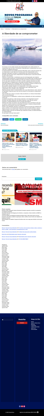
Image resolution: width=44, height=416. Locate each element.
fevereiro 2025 (5, 269)
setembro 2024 (5, 275)
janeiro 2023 (5, 301)
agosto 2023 (5, 292)
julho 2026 (4, 247)
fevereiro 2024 (5, 284)
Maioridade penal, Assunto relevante (17, 234)
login (13, 169)
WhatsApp (18, 119)
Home (32, 321)
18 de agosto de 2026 (19, 147)
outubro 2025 (5, 258)
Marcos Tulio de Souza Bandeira (9, 227)
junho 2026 (4, 248)
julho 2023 (4, 293)
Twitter (12, 119)
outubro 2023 (5, 289)
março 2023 (4, 298)
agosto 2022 (5, 307)
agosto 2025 (5, 261)
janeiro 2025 (5, 270)
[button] (22, 194)
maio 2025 (4, 265)
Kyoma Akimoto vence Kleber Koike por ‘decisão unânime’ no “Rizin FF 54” (22, 144)
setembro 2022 (5, 306)
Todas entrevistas (35, 326)
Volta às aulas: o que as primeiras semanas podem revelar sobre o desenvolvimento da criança (8, 145)
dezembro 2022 (5, 302)
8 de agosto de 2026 (33, 149)
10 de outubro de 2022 (12, 36)
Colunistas (18, 36)
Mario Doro (4, 234)
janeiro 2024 (5, 285)
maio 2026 (4, 249)
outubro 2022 (5, 305)
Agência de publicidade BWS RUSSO (28, 412)
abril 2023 (4, 297)
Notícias (33, 324)
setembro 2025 (5, 260)
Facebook (5, 119)
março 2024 (4, 283)
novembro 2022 (5, 303)
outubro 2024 (5, 274)
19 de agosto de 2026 (6, 149)
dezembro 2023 (5, 287)
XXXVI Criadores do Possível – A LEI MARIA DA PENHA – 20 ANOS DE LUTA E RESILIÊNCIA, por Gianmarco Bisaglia (36, 145)
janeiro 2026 (5, 255)
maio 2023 (4, 296)
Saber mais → (22, 159)
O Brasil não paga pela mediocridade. (27, 231)
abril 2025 (4, 266)
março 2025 (4, 267)
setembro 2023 (5, 290)
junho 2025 (4, 264)
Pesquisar (4, 176)
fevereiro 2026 (5, 253)
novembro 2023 (5, 288)
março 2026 (4, 252)
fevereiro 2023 (5, 299)
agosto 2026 (5, 246)
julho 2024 (4, 278)
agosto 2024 (5, 276)
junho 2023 (4, 294)
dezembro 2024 (5, 271)
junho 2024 (4, 279)
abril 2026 (4, 251)
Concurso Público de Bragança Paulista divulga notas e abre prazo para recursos (20, 215)
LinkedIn (25, 119)
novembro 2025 (5, 257)
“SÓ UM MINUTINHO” (23, 239)
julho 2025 (4, 262)
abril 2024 (4, 282)
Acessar (22, 322)
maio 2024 (4, 280)
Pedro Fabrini (5, 36)
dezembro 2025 (5, 256)
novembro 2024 (5, 273)
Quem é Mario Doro (35, 323)
